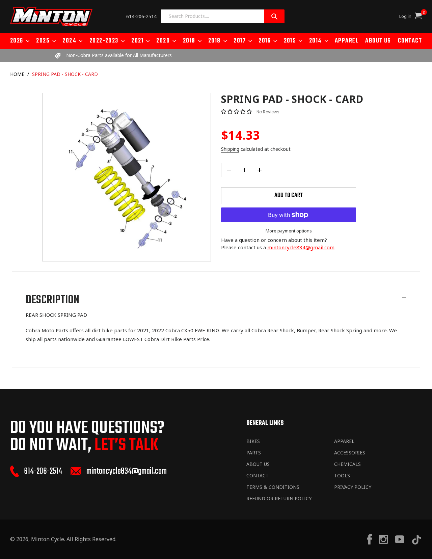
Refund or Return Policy (279, 498)
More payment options (289, 231)
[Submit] (274, 16)
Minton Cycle (47, 539)
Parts (253, 452)
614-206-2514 (141, 16)
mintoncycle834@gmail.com (300, 247)
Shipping (230, 149)
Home (17, 74)
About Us (258, 464)
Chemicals (347, 464)
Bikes (253, 441)
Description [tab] (52, 300)
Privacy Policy (352, 487)
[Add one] (259, 170)
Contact (257, 475)
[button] (237, 111)
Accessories (349, 452)
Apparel (344, 441)
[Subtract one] (229, 170)
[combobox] (212, 16)
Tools (342, 475)
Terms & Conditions (272, 487)
